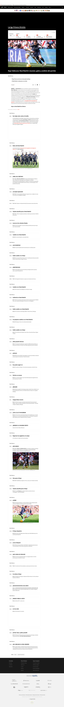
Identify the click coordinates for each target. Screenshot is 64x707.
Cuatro (22, 666)
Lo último (10, 664)
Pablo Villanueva (10, 75)
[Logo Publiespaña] (32, 690)
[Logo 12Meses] (49, 687)
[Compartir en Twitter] (35, 85)
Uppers (22, 670)
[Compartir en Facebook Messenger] (37, 85)
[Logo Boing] (38, 684)
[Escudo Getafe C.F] (27, 10)
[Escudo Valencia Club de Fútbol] (47, 10)
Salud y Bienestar (36, 670)
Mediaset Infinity (24, 662)
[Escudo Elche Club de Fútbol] (22, 10)
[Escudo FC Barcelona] (26, 10)
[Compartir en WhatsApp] (33, 85)
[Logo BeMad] (14, 687)
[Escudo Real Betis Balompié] (40, 10)
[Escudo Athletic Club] (15, 10)
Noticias (10, 662)
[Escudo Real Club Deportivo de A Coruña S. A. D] (38, 10)
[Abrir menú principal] (62, 7)
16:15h (18, 109)
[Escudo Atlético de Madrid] (17, 10)
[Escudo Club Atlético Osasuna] (33, 10)
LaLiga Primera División (16, 27)
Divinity (22, 668)
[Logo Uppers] (26, 687)
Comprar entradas (36, 662)
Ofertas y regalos (36, 664)
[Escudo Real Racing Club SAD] (34, 10)
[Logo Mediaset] (32, 676)
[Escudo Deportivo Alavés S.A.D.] (20, 10)
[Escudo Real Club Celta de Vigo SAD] (18, 10)
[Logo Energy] (49, 684)
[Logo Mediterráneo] (43, 690)
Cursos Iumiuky (35, 666)
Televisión (10, 666)
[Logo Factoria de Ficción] (26, 684)
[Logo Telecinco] (26, 680)
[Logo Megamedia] (32, 699)
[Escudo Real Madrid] (42, 10)
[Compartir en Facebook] (39, 85)
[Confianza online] (32, 703)
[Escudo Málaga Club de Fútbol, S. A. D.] (31, 10)
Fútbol (5, 7)
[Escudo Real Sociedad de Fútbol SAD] (43, 10)
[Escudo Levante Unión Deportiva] (29, 10)
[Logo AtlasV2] (20, 690)
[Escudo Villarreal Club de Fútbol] (49, 10)
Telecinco (22, 664)
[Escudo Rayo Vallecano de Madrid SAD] (36, 10)
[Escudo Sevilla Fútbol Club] (45, 10)
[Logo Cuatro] (38, 680)
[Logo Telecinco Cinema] (38, 687)
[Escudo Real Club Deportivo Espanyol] (24, 10)
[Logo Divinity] (50, 680)
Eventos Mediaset (36, 668)
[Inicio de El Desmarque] (2, 7)
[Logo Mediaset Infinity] (14, 680)
